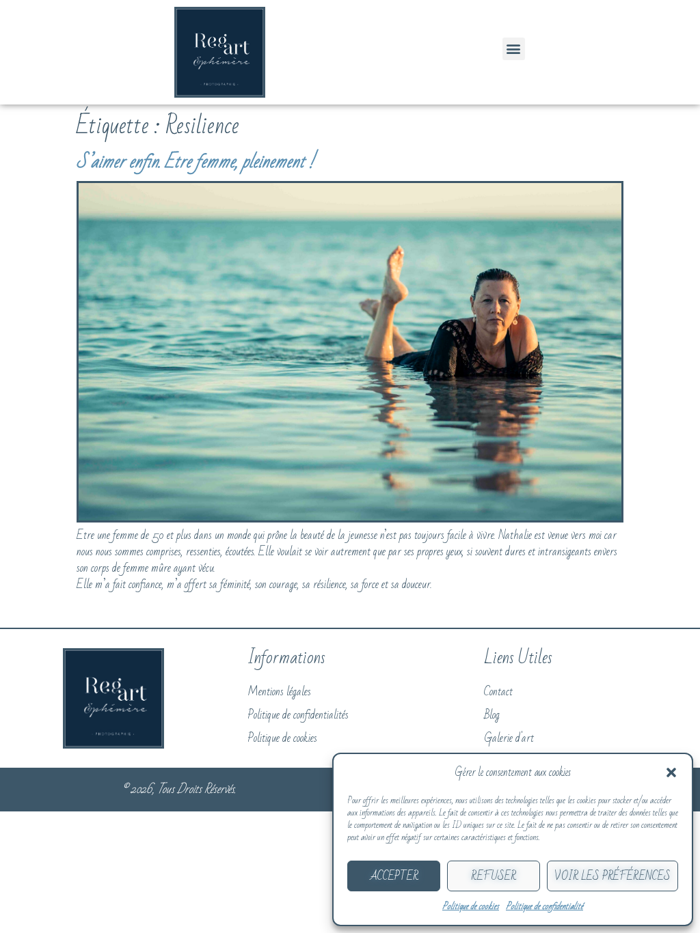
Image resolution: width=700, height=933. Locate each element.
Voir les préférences (612, 876)
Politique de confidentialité (544, 906)
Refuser (493, 876)
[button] (671, 772)
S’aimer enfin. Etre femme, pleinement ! (195, 161)
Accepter (394, 876)
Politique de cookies (470, 906)
